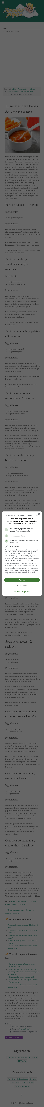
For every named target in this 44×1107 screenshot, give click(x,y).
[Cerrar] (39, 514)
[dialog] (22, 553)
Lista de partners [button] (28, 560)
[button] (22, 546)
